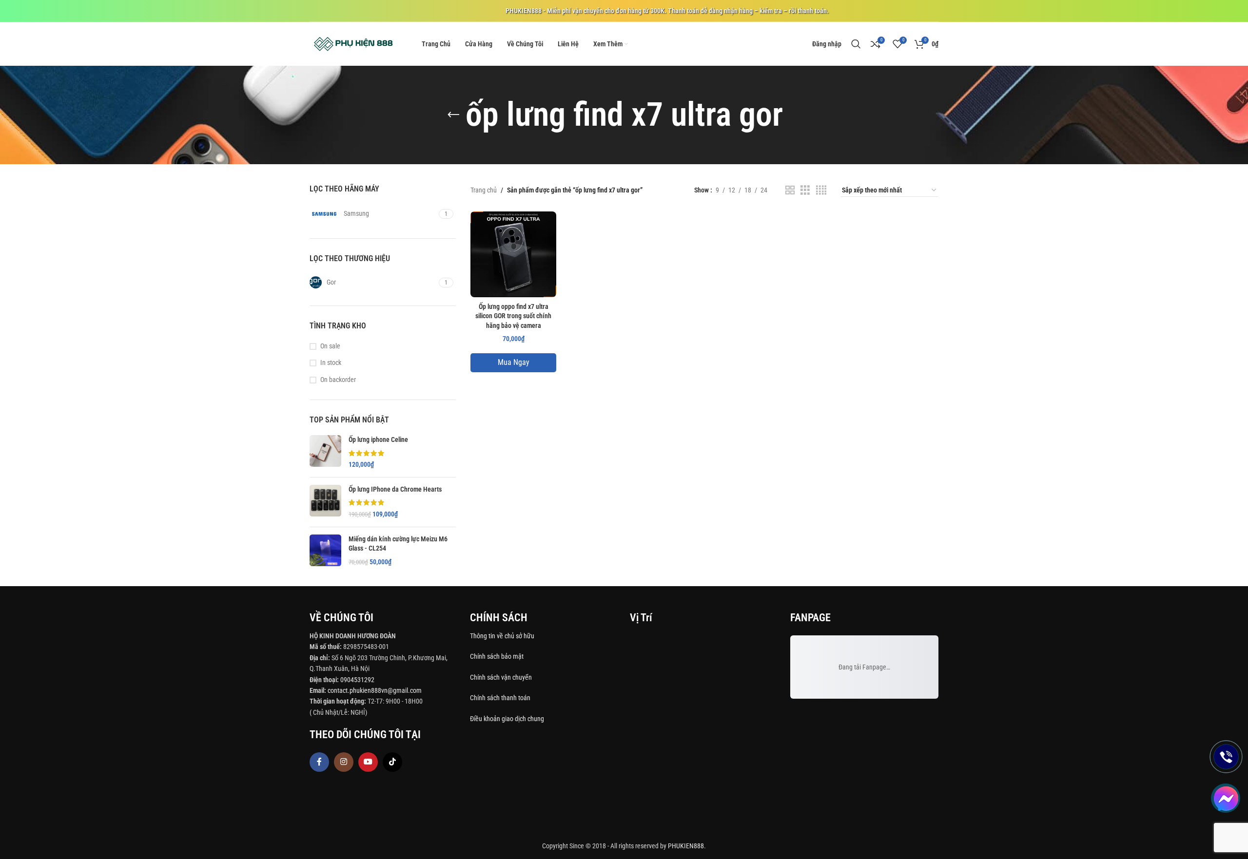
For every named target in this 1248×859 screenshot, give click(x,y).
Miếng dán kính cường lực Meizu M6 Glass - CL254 (398, 544)
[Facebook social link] (319, 762)
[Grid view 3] (805, 190)
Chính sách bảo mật (497, 656)
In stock (330, 362)
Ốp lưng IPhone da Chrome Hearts (395, 489)
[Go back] (453, 115)
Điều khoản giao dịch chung (507, 719)
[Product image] (513, 254)
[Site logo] (353, 43)
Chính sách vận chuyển (501, 677)
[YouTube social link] (368, 762)
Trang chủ (483, 190)
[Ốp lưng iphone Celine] (325, 452)
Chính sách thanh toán (501, 698)
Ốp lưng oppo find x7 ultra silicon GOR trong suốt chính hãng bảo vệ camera (513, 316)
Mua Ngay (513, 362)
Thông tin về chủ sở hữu (502, 636)
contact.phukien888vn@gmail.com (375, 690)
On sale (330, 346)
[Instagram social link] (343, 762)
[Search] (856, 44)
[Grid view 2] (790, 190)
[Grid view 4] (821, 190)
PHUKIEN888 (686, 846)
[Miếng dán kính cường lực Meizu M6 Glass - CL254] (325, 550)
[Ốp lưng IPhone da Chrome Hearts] (325, 502)
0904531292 (357, 680)
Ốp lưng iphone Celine (378, 439)
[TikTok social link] (392, 762)
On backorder (338, 379)
